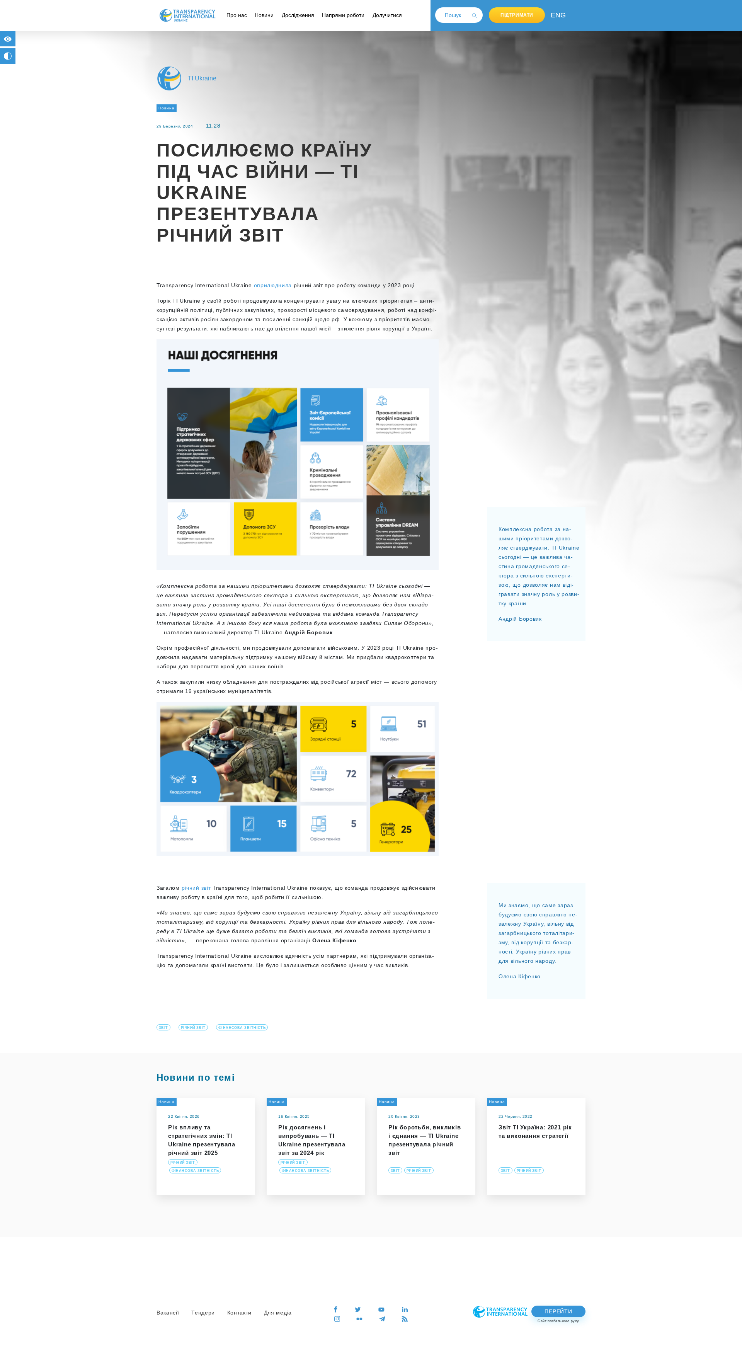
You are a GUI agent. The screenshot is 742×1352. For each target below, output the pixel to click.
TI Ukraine (202, 78)
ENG (556, 15)
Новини (264, 15)
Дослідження (298, 15)
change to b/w (7, 56)
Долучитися (387, 15)
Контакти (239, 1312)
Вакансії (168, 1312)
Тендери (203, 1312)
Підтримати (516, 15)
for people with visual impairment (7, 38)
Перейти (558, 1311)
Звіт (163, 1028)
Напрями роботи (343, 15)
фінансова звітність (242, 1028)
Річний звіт (193, 1028)
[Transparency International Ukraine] (187, 15)
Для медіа (278, 1312)
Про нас (236, 15)
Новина (166, 108)
